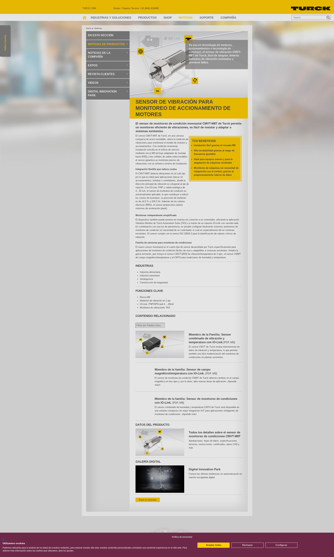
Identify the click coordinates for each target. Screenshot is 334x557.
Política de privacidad (182, 537)
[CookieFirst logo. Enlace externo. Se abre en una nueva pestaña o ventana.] (4, 539)
